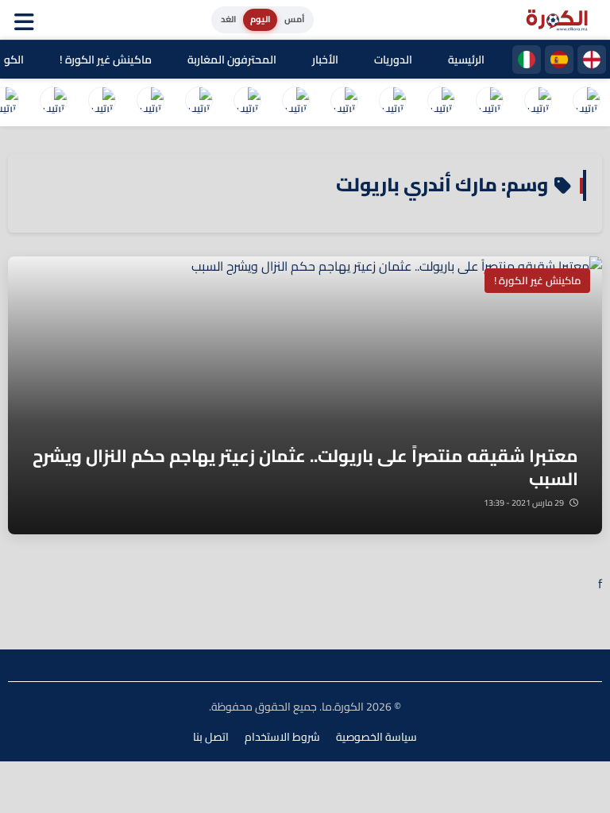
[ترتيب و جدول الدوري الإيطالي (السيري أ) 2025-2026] (489, 102)
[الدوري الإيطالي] (526, 59)
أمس (294, 19)
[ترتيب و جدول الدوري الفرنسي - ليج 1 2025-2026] (441, 102)
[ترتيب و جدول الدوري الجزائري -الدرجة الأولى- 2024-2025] (101, 102)
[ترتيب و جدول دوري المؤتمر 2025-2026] (198, 102)
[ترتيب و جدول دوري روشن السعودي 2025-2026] (150, 102)
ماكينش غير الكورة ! (106, 59)
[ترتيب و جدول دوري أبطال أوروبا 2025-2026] (295, 102)
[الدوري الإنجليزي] (591, 59)
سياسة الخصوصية (376, 737)
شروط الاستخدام (282, 737)
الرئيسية (466, 59)
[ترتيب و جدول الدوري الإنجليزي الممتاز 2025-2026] (392, 102)
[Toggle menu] (28, 20)
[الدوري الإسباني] (559, 59)
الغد (228, 19)
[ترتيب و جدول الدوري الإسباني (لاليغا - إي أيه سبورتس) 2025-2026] (538, 102)
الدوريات (393, 59)
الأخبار (325, 59)
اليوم (260, 19)
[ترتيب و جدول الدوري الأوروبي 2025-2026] (247, 102)
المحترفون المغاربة (231, 59)
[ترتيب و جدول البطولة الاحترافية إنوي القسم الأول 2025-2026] (586, 102)
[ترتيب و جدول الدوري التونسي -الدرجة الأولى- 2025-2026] (53, 102)
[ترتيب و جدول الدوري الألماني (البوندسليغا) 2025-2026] (344, 102)
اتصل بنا (211, 737)
